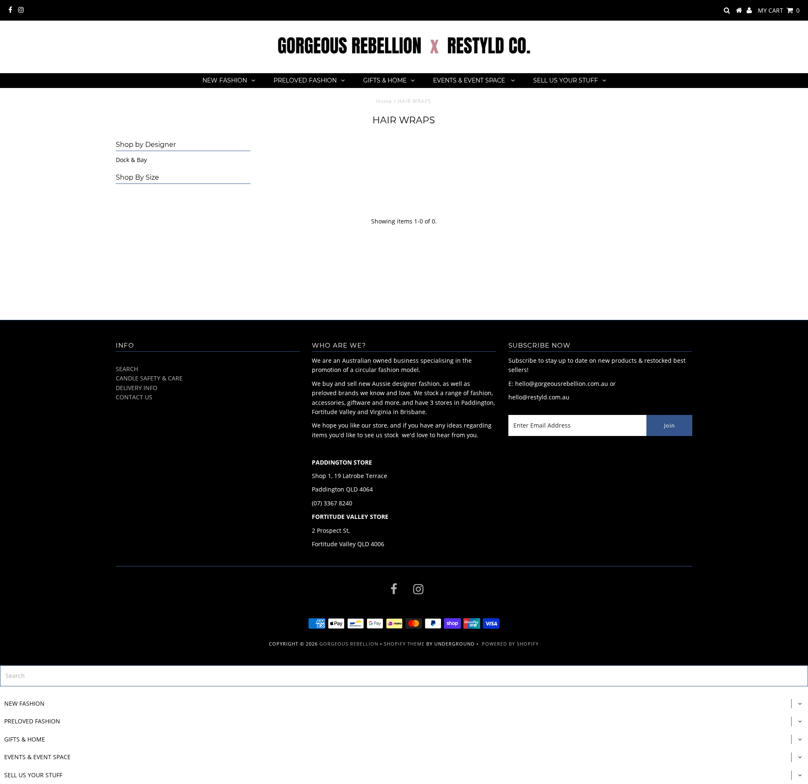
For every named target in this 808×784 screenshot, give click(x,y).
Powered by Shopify (510, 643)
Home (384, 101)
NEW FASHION (224, 80)
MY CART (779, 10)
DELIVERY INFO (136, 388)
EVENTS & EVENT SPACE (470, 80)
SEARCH (127, 369)
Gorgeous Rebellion (348, 643)
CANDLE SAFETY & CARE (149, 378)
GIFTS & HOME (385, 80)
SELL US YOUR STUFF (565, 80)
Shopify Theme (404, 643)
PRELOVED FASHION (305, 80)
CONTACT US (134, 397)
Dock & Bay (131, 160)
